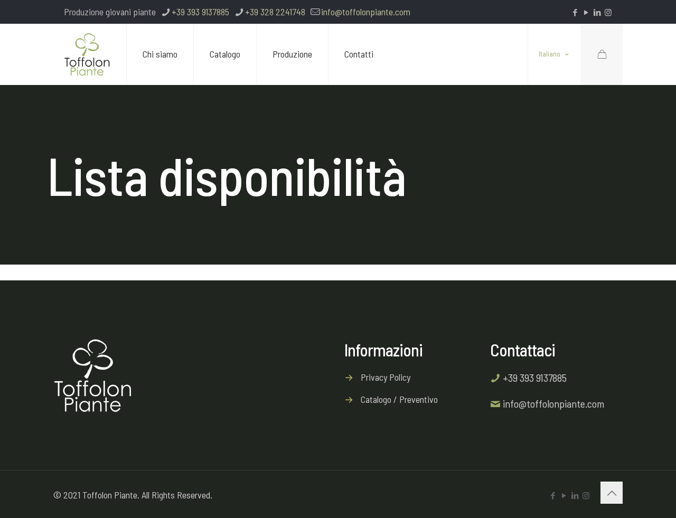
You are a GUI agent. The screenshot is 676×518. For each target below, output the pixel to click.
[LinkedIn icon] (597, 12)
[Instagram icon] (608, 12)
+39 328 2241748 (275, 11)
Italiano (549, 54)
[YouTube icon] (586, 12)
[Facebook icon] (575, 12)
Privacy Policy (385, 377)
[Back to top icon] (611, 493)
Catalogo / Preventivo (399, 399)
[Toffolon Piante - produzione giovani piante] (87, 54)
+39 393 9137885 (200, 11)
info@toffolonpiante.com (365, 11)
